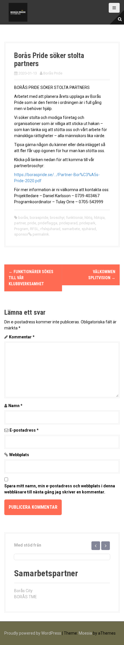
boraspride (39, 217)
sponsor (21, 234)
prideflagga (47, 223)
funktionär (74, 217)
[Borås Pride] (18, 12)
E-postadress (24, 430)
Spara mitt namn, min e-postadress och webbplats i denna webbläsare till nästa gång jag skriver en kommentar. (59, 489)
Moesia (85, 633)
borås (23, 217)
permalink (40, 234)
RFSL (34, 229)
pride (31, 223)
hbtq (88, 217)
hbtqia (99, 217)
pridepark (87, 223)
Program (21, 229)
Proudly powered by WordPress (32, 633)
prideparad (68, 223)
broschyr (57, 217)
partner (20, 223)
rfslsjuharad (50, 229)
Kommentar (22, 337)
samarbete (71, 229)
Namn (15, 405)
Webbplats (19, 454)
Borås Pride (52, 73)
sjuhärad (89, 229)
